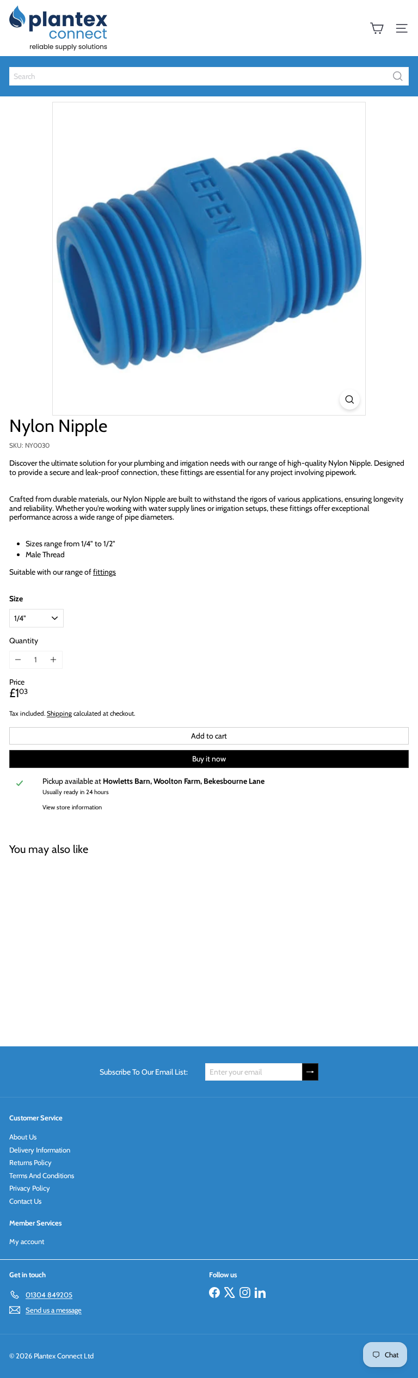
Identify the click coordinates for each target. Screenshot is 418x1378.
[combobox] (209, 76)
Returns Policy (30, 1162)
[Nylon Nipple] (77, 944)
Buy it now (209, 759)
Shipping (59, 713)
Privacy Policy (29, 1188)
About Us (22, 1136)
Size (16, 598)
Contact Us (25, 1201)
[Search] (398, 76)
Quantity (23, 640)
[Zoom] (350, 399)
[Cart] (376, 28)
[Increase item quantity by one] (54, 660)
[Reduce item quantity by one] (18, 660)
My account (26, 1241)
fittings (104, 572)
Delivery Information (39, 1149)
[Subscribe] (310, 1072)
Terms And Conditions (41, 1175)
